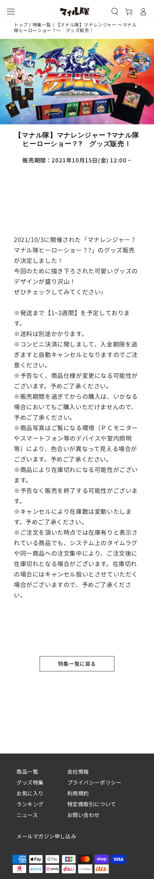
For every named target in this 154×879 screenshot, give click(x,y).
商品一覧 (27, 771)
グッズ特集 (30, 782)
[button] (115, 11)
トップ (21, 25)
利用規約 (78, 793)
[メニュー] (11, 11)
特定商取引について (91, 804)
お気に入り (30, 793)
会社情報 (78, 771)
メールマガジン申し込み (46, 836)
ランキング (30, 804)
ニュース (27, 815)
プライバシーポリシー (94, 782)
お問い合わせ (83, 815)
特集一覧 (42, 25)
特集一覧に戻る (77, 663)
